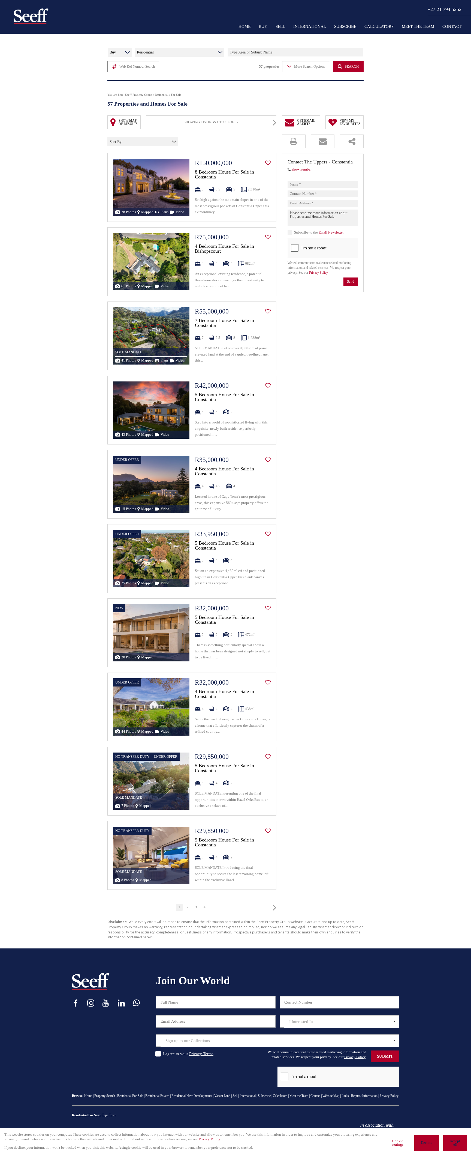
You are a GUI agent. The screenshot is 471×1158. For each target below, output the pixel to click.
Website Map (330, 1096)
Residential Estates (157, 1096)
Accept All (455, 1143)
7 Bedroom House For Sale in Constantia (224, 323)
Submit (385, 1056)
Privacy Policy (318, 273)
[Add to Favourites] (268, 163)
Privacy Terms (201, 1054)
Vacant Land (222, 1096)
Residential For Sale (130, 1096)
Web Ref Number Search (137, 66)
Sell (235, 1096)
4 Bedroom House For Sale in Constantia (224, 471)
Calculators (280, 1096)
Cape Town (109, 1115)
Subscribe (264, 1096)
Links (345, 1096)
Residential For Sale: (86, 1115)
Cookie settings (397, 1143)
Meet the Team (298, 1096)
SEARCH (352, 66)
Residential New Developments (191, 1096)
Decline (426, 1143)
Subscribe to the (319, 232)
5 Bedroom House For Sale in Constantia (224, 397)
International (248, 1096)
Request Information (364, 1096)
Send (350, 282)
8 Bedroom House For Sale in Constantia (224, 174)
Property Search (104, 1096)
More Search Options (309, 66)
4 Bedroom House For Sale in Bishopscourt (224, 248)
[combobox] (133, 141)
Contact (315, 1096)
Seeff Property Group (138, 94)
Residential (161, 94)
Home (88, 1096)
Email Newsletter (331, 232)
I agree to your (188, 1054)
